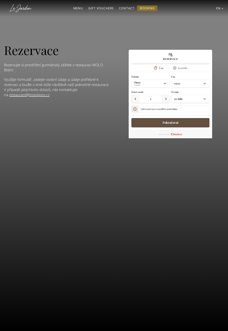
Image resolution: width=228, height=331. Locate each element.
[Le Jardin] (20, 8)
